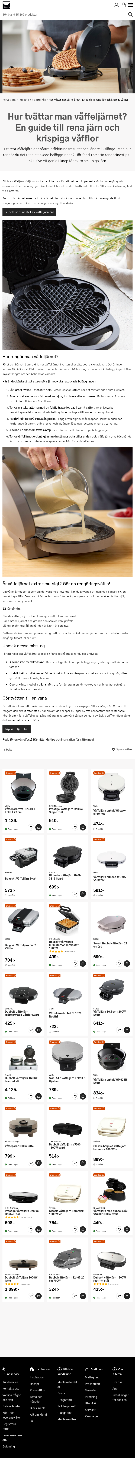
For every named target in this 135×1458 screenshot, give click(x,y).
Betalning (8, 1446)
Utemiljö (90, 1403)
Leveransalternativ (12, 1437)
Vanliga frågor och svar (11, 1397)
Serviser (90, 1410)
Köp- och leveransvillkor (11, 1415)
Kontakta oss (10, 1388)
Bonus (61, 1393)
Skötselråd (40, 99)
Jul (32, 1421)
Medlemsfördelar (67, 1384)
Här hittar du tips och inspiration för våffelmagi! (64, 739)
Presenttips (37, 1390)
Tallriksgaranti (66, 1406)
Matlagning (92, 1377)
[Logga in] (116, 5)
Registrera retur (9, 1426)
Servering (91, 1390)
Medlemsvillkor (67, 1419)
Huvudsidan (9, 99)
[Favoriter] (31, 827)
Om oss (117, 1382)
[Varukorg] (123, 5)
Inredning (91, 1397)
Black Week (37, 1408)
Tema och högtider (36, 1399)
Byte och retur (11, 1406)
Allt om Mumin (39, 1414)
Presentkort (92, 1384)
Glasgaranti (64, 1413)
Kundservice (10, 1382)
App (114, 1388)
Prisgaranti (64, 1400)
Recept (34, 1384)
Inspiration (25, 99)
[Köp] (38, 827)
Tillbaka (7, 749)
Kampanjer (92, 1416)
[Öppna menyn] (130, 5)
